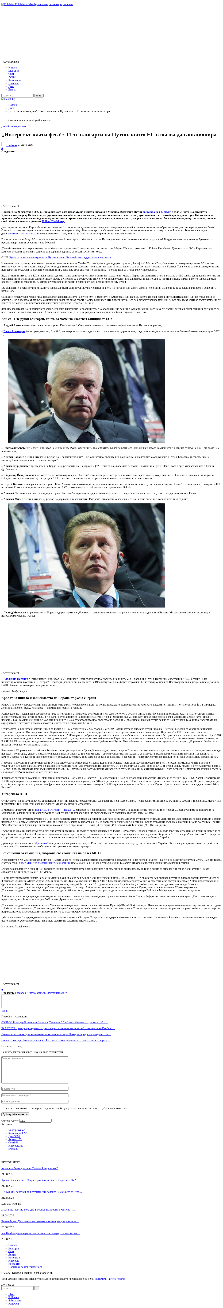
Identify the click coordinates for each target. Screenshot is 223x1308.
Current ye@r (10, 1120)
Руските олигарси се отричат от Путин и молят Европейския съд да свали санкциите (60, 257)
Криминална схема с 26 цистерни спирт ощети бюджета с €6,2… (40, 1180)
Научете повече (115, 1278)
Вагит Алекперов (14, 331)
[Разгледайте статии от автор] (8, 1007)
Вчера (12, 89)
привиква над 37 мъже (157, 211)
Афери (12, 76)
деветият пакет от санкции (24, 233)
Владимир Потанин (15, 678)
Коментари (14, 80)
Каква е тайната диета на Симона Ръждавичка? (29, 1168)
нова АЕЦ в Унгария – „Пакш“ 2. (55, 809)
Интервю (13, 83)
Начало (12, 67)
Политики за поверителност (25, 1266)
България (13, 70)
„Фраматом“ (41, 843)
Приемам (100, 1278)
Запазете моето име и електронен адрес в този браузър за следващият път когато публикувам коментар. (66, 1108)
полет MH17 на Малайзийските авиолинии (45, 862)
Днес (11, 86)
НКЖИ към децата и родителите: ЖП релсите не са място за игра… (41, 1191)
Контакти (14, 1263)
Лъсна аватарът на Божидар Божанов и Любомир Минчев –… (38, 1209)
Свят (11, 73)
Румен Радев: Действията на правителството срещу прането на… (40, 1221)
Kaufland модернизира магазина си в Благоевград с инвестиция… (40, 1233)
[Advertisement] (105, 33)
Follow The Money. (53, 221)
